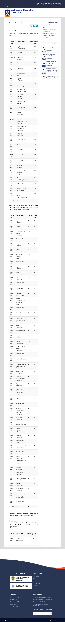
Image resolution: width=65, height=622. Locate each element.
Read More (49, 50)
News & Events (37, 583)
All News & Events (15, 606)
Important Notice (14, 597)
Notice (35, 578)
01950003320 (36, 606)
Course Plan (47, 28)
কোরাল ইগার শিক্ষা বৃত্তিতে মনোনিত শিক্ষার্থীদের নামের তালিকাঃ (52, 55)
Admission (47, 31)
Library (17, 1)
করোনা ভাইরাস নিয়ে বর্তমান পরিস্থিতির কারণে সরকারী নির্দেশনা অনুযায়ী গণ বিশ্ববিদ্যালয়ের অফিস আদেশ (52, 71)
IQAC (21, 1)
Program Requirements (50, 33)
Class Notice (13, 604)
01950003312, (40, 599)
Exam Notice (13, 599)
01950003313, (48, 599)
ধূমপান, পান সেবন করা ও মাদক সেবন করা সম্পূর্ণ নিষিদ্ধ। (51, 62)
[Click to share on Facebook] (31, 26)
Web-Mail (40, 3)
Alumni (12, 1)
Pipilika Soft (57, 620)
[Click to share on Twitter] (34, 26)
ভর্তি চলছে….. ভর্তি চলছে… (50, 48)
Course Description (49, 29)
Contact (35, 585)
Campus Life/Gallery (15, 602)
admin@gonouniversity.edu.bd (44, 597)
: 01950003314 (42, 602)
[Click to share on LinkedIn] (37, 26)
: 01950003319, (44, 604)
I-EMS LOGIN (48, 3)
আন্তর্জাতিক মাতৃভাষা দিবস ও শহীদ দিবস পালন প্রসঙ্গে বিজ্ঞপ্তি (52, 77)
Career (25, 1)
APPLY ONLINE (56, 3)
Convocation (38, 1)
